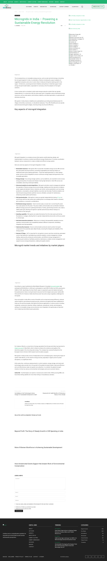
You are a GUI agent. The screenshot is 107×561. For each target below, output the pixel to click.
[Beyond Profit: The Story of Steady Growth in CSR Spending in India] (40, 422)
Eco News (57, 536)
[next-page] (18, 469)
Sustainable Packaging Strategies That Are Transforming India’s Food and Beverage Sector (66, 546)
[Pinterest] (96, 2)
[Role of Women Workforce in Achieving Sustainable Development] (40, 439)
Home (16, 11)
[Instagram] (90, 2)
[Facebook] (86, 2)
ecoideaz (18, 25)
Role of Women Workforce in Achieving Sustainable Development (38, 447)
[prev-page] (15, 469)
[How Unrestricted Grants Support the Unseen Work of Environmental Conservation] (40, 455)
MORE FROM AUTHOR (34, 415)
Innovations (57, 528)
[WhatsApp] (26, 28)
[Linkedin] (93, 2)
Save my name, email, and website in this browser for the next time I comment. (35, 504)
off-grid (59, 197)
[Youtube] (103, 2)
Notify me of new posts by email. (23, 508)
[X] (99, 2)
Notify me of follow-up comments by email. (26, 507)
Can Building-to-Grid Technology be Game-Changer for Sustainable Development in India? (26, 394)
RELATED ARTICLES (21, 415)
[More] (29, 28)
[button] (82, 7)
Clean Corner (21, 11)
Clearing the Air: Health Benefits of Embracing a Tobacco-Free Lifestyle (54, 394)
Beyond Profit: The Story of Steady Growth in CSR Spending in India (39, 431)
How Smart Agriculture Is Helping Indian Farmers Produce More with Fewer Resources (66, 532)
